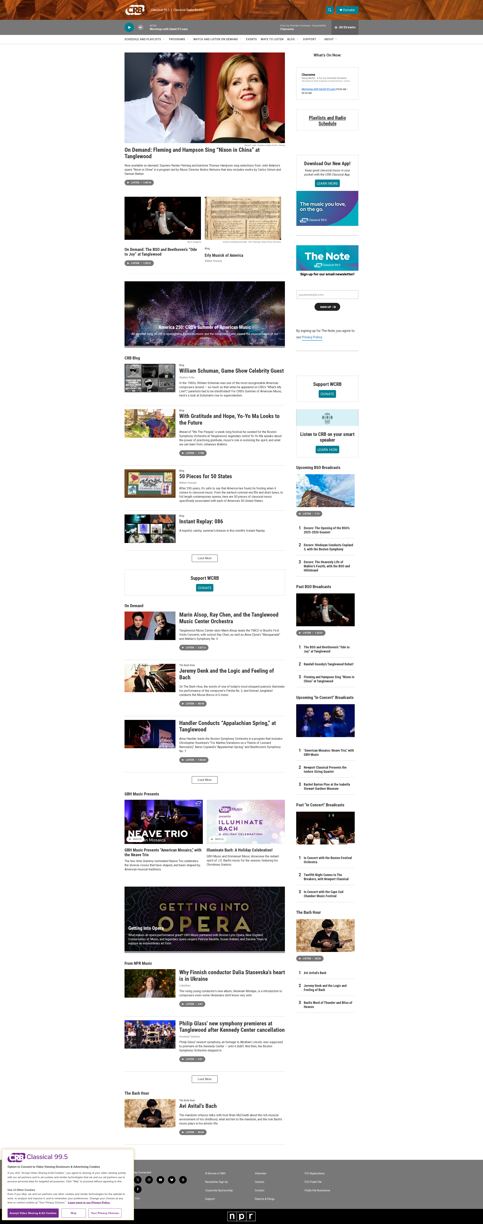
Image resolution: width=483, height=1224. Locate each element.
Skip (73, 1213)
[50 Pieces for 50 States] (150, 483)
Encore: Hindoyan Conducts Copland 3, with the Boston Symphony (328, 547)
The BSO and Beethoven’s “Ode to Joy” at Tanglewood (327, 649)
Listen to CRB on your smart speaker (327, 437)
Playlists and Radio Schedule (327, 120)
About (329, 39)
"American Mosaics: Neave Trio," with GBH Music (329, 752)
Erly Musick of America (224, 255)
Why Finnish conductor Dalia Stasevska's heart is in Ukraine (232, 975)
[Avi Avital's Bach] (150, 1113)
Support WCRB (205, 578)
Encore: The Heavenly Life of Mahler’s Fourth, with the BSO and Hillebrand (327, 566)
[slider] (146, 27)
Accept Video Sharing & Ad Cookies (33, 1213)
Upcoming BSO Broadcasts (318, 467)
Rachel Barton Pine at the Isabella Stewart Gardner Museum (327, 786)
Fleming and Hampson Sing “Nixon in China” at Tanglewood (329, 679)
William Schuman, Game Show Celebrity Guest (231, 370)
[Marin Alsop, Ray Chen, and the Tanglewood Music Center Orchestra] (150, 626)
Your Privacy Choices (105, 1213)
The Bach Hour (187, 665)
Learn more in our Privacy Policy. (89, 1202)
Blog (291, 39)
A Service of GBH (215, 1173)
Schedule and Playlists (143, 39)
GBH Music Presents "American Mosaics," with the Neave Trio (163, 852)
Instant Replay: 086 (201, 521)
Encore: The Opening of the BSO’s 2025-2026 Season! (327, 530)
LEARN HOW (327, 449)
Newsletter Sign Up (216, 1182)
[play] (129, 27)
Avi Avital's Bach (198, 1106)
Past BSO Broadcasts (313, 586)
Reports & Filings (265, 1199)
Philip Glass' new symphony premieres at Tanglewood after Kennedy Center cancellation (232, 1026)
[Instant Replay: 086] (150, 528)
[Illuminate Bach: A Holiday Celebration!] (246, 822)
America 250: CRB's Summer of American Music (204, 327)
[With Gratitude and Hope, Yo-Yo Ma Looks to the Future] (150, 423)
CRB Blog (132, 358)
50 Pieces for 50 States (205, 476)
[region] (68, 1184)
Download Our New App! (327, 163)
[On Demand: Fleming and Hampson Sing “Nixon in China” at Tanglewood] (205, 97)
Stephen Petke (187, 377)
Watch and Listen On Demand (215, 39)
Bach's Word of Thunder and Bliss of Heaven (328, 1005)
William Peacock (213, 260)
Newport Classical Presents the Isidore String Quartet (325, 769)
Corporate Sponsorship (219, 1190)
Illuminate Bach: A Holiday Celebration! (240, 850)
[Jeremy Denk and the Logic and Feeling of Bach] (150, 678)
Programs (177, 39)
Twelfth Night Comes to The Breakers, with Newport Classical (326, 877)
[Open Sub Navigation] (163, 39)
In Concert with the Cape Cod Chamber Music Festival (323, 894)
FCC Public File (313, 1182)
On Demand (134, 605)
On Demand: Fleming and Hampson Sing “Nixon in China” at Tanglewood (192, 153)
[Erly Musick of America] (243, 218)
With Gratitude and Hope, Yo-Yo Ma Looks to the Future (229, 419)
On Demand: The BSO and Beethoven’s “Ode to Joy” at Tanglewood (161, 252)
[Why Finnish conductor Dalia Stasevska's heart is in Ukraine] (150, 983)
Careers (259, 1182)
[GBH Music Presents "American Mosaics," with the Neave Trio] (164, 822)
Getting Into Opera (146, 928)
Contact (259, 1190)
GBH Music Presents (142, 794)
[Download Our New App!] (327, 208)
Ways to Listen (272, 39)
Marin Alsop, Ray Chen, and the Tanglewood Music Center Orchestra (228, 618)
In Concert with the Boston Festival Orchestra (328, 860)
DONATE (205, 587)
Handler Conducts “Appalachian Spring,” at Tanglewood (227, 726)
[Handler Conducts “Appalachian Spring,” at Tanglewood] (150, 734)
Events (251, 39)
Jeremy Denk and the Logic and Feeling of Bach (226, 674)
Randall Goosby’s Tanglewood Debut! (329, 664)
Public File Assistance (317, 1190)
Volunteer (261, 1173)
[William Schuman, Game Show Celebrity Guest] (150, 378)
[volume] (140, 27)
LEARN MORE (327, 183)
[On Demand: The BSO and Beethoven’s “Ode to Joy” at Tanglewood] (163, 218)
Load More (205, 558)
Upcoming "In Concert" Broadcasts (325, 697)
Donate (349, 10)
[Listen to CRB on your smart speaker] (327, 418)
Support (309, 39)
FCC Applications (315, 1173)
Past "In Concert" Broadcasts (320, 805)
